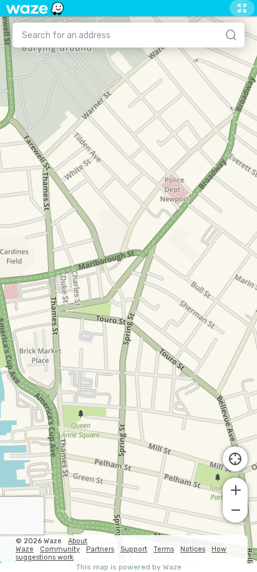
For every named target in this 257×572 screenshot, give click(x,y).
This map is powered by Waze (129, 567)
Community (60, 549)
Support (133, 549)
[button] (235, 489)
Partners (100, 549)
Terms (163, 549)
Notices (192, 549)
